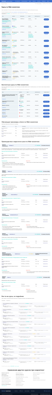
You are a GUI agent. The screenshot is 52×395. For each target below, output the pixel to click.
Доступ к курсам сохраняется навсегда (8, 247)
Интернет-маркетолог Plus (8, 339)
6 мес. (36, 32)
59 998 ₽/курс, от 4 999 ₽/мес (25, 221)
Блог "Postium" (4, 135)
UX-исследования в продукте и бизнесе (8, 155)
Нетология (14, 18)
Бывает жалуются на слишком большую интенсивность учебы (36, 162)
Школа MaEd (4, 277)
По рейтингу (8, 300)
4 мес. (36, 26)
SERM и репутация (36, 377)
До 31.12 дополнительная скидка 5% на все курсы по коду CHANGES (6, 21)
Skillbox (14, 26)
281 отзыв (13, 28)
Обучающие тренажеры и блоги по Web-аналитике (20, 122)
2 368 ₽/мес (22, 18)
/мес (8, 306)
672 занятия (37, 105)
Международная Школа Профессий (16, 52)
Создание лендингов (19, 378)
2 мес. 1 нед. (37, 263)
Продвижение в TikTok (20, 384)
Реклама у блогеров (19, 385)
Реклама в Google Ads (20, 374)
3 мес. (36, 18)
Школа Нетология (5, 145)
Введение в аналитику (5, 105)
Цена (27, 92)
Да (40, 318)
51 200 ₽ (29, 18)
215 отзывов (20, 103)
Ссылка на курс (46, 16)
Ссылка (3, 131)
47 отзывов (13, 47)
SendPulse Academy (21, 109)
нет (25, 337)
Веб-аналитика (4, 385)
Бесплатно (28, 94)
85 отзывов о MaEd (46, 277)
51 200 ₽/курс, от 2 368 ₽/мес (25, 155)
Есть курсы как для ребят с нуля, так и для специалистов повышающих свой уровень (13, 165)
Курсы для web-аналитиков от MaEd (8, 282)
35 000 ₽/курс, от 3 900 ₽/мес (25, 261)
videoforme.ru (17, 253)
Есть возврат (42, 330)
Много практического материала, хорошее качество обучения (11, 272)
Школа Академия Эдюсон (4, 194)
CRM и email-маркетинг (20, 375)
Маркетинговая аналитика (6, 381)
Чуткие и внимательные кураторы (7, 227)
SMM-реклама (4, 374)
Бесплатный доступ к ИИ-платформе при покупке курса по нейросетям (30, 36)
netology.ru (11, 145)
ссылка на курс (4, 304)
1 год (24, 342)
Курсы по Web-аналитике (11, 7)
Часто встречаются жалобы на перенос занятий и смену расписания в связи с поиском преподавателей (38, 272)
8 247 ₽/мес (22, 26)
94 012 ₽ (29, 26)
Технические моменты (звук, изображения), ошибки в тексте (35, 227)
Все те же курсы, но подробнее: (13, 296)
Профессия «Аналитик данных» (9, 315)
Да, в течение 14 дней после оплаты (42, 312)
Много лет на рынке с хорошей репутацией (8, 162)
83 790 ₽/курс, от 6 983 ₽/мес (25, 204)
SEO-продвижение (5, 375)
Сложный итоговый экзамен (31, 290)
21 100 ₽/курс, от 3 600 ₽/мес (25, 263)
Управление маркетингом (6, 377)
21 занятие (36, 112)
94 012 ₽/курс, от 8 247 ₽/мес (25, 181)
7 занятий (36, 109)
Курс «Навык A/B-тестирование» (9, 327)
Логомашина (15, 40)
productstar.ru (12, 234)
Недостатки (28, 160)
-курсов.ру (7, 1)
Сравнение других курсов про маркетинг (26, 370)
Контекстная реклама (5, 382)
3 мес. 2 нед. (37, 261)
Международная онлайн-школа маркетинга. (9, 280)
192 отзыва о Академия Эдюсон (44, 194)
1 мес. (35, 40)
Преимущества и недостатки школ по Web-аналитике (20, 141)
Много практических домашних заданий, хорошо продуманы (11, 226)
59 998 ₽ (29, 40)
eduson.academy (14, 194)
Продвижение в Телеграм (20, 381)
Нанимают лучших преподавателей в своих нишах (9, 187)
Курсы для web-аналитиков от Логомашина (10, 217)
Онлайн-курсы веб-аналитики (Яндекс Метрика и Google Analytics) (6, 77)
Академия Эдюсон (15, 32)
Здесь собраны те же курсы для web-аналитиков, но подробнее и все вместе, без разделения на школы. (18, 298)
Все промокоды (30, 27)
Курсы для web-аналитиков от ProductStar (10, 239)
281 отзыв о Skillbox (46, 171)
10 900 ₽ (29, 76)
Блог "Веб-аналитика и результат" (7, 133)
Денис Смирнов (39, 3)
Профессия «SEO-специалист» (7, 263)
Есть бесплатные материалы (6, 290)
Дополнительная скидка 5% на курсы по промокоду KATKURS (6, 34)
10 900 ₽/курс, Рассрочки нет (25, 266)
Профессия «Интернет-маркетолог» (7, 204)
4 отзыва (13, 42)
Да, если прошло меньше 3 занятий (41, 306)
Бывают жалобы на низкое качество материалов (34, 247)
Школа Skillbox (4, 171)
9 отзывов (38, 333)
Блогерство (35, 375)
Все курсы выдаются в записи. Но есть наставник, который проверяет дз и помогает (38, 186)
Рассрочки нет (22, 76)
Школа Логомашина (5, 215)
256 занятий (37, 94)
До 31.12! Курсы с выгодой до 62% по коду (6, 47)
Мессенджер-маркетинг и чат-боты (22, 377)
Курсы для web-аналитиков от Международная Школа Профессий (14, 257)
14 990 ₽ (29, 45)
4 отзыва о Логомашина (46, 214)
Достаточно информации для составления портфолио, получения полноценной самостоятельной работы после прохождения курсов (12, 229)
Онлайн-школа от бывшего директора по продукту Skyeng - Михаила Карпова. (14, 237)
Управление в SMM (36, 378)
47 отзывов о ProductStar (45, 234)
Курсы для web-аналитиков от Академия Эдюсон (11, 198)
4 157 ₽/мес (22, 32)
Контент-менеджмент (5, 378)
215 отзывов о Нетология (45, 145)
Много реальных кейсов (5, 210)
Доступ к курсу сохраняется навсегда (8, 188)
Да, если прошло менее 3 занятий (41, 343)
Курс (3, 16)
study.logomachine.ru (13, 214)
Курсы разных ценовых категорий (7, 189)
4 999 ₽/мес (22, 40)
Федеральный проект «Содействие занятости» (22, 95)
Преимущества (4, 160)
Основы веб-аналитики (5, 109)
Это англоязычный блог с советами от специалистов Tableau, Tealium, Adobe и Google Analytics (35, 128)
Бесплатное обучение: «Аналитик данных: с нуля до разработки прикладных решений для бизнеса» (9, 95)
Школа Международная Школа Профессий (7, 254)
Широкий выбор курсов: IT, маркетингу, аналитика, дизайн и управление (12, 163)
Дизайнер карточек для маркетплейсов (8, 221)
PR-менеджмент (18, 382)
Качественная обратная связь (6, 248)
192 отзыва (33, 315)
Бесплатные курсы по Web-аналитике (15, 85)
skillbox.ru (9, 171)
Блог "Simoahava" (4, 130)
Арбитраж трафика (36, 374)
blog (16, 130)
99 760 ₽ (29, 32)
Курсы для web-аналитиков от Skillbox (9, 177)
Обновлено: (46, 3)
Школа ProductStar (5, 234)
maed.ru (8, 277)
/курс (7, 318)
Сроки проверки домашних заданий (32, 226)
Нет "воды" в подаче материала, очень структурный (10, 209)
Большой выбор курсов (5, 271)
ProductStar (15, 45)
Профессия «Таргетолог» (6, 261)
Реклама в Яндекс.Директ (6, 384)
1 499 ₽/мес (22, 45)
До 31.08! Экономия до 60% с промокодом (6, 27)
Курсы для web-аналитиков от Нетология (9, 151)
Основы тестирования (5, 181)
